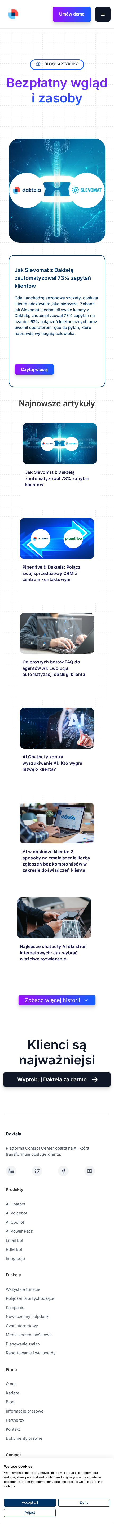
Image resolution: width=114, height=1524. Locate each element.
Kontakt (13, 1429)
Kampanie (15, 1307)
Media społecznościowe (29, 1334)
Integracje (15, 1258)
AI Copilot (15, 1222)
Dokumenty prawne (24, 1438)
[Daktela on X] (44, 1171)
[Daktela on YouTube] (96, 1171)
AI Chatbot (15, 1203)
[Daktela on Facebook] (70, 1171)
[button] (103, 14)
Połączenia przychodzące (30, 1298)
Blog (10, 1401)
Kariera (12, 1392)
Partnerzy (15, 1420)
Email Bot (14, 1240)
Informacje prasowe (24, 1411)
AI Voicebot (16, 1212)
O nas (11, 1383)
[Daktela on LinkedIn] (18, 1171)
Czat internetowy (22, 1325)
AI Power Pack (19, 1231)
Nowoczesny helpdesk (27, 1316)
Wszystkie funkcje (23, 1289)
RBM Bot (14, 1249)
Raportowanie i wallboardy (30, 1352)
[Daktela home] (11, 14)
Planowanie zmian (23, 1343)
